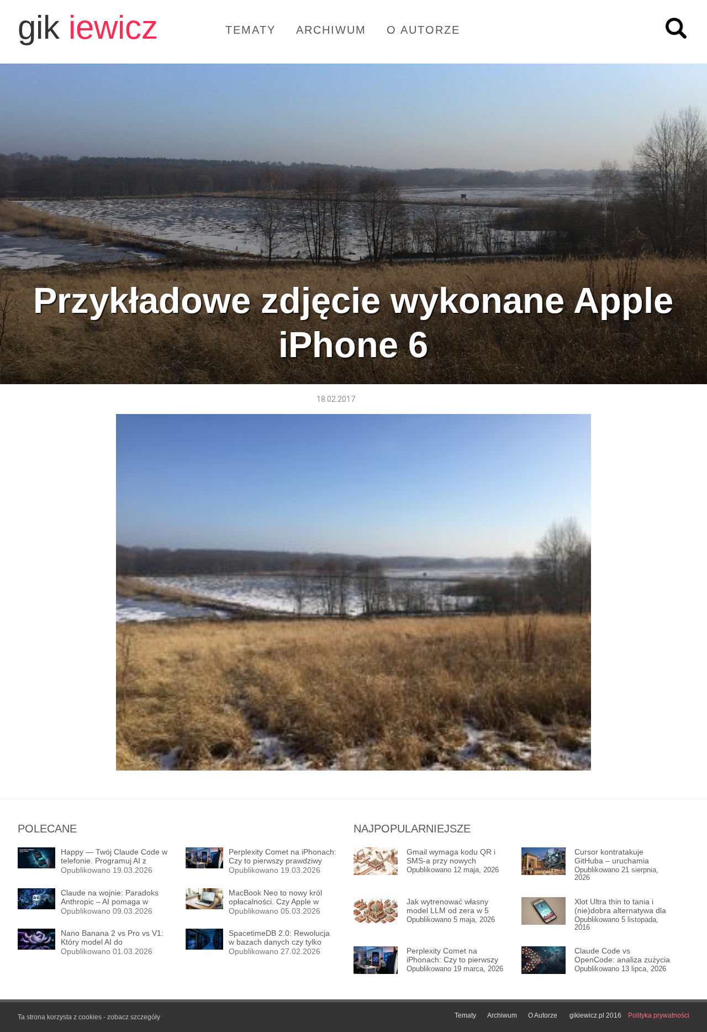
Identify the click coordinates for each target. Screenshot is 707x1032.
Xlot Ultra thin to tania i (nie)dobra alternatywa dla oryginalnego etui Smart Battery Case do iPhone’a (620, 906)
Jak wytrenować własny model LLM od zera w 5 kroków (448, 906)
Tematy (250, 30)
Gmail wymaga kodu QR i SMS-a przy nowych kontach (451, 856)
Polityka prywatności (658, 1015)
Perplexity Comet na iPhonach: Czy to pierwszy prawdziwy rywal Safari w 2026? (452, 955)
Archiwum (331, 30)
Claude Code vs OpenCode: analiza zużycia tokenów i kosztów (622, 955)
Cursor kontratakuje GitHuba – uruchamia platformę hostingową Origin (612, 856)
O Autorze (423, 30)
